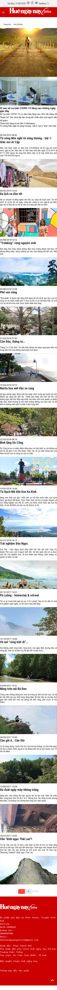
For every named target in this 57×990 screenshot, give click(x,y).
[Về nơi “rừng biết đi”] (28, 663)
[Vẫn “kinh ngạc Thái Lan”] (28, 863)
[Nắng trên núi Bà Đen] (28, 713)
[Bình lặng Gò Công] (28, 465)
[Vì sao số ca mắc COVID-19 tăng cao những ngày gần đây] (28, 91)
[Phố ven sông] (28, 315)
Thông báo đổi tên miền (14, 970)
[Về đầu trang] (52, 980)
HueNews (42, 3)
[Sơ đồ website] (28, 3)
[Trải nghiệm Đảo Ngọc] (28, 568)
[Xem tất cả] (4, 12)
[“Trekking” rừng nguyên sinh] (28, 266)
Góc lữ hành (18, 24)
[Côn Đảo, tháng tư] (28, 363)
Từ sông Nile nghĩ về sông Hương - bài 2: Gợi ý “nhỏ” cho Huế (28, 126)
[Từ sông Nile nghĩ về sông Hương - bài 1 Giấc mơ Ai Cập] (28, 166)
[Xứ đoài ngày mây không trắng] (28, 813)
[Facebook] (32, 3)
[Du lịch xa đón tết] (28, 217)
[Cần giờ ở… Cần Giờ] (28, 763)
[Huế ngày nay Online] (32, 12)
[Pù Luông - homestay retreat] (28, 617)
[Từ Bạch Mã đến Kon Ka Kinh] (28, 516)
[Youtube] (36, 3)
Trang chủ (7, 24)
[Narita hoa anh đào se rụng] (28, 414)
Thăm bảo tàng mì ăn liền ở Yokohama (17, 123)
